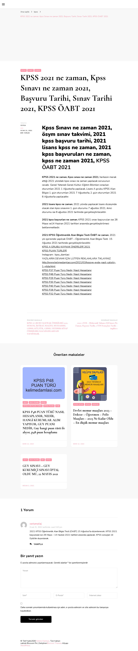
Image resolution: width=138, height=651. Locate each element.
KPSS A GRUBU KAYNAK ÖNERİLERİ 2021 (66, 246)
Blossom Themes (54, 643)
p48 (57, 406)
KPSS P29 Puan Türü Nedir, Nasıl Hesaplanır (67, 278)
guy (25, 402)
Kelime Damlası (42, 641)
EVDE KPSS (78, 404)
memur (96, 404)
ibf (42, 460)
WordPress (25, 645)
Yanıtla (38, 544)
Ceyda (23, 125)
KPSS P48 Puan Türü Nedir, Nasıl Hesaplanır (67, 274)
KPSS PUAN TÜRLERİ (54, 250)
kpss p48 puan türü (33, 406)
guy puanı (34, 402)
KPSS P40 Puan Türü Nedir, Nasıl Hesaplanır (67, 286)
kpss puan (49, 406)
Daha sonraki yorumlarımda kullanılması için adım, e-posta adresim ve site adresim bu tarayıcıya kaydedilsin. (64, 609)
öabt (30, 70)
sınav (37, 70)
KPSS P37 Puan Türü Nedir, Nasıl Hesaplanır (67, 270)
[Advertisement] (69, 39)
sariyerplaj (36, 523)
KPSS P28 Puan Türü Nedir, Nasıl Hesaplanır (67, 290)
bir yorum (25, 133)
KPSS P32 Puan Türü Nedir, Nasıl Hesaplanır (67, 293)
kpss (23, 70)
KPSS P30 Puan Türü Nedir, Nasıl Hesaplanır (67, 282)
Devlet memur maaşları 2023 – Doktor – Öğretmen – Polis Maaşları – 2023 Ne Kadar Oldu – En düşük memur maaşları (93, 417)
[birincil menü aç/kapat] (3, 4)
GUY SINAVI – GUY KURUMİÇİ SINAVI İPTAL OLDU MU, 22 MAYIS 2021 (41, 470)
